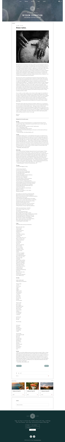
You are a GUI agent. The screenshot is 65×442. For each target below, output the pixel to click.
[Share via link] (20, 373)
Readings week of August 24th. (17, 391)
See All (52, 380)
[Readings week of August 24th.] (18, 386)
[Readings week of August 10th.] (46, 386)
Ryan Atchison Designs (37, 440)
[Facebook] (31, 436)
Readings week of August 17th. (31, 391)
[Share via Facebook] (16, 373)
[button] (26, 1)
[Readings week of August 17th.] (32, 386)
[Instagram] (34, 436)
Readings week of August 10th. (45, 391)
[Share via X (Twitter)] (18, 373)
